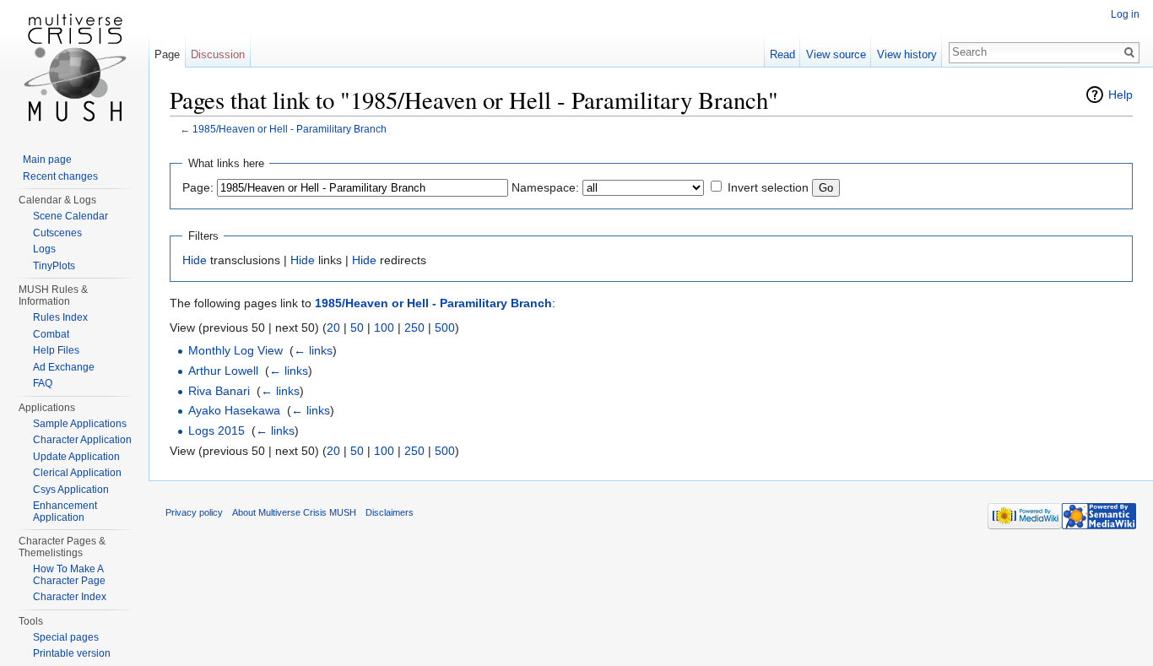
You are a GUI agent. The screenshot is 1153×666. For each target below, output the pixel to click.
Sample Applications (80, 424)
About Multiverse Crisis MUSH (294, 512)
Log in (1125, 14)
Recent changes (60, 176)
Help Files (56, 350)
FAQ (42, 383)
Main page (47, 159)
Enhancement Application (65, 511)
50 (357, 327)
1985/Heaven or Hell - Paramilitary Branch (289, 128)
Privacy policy (194, 512)
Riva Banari (219, 391)
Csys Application (71, 489)
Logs (44, 249)
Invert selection (768, 187)
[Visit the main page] (74, 67)
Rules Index (60, 317)
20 (333, 327)
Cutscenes (57, 233)
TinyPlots (54, 266)
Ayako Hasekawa (234, 410)
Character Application (82, 440)
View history (907, 54)
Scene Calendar (70, 216)
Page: (198, 187)
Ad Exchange (64, 367)
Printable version (72, 653)
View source (836, 54)
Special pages (66, 637)
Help (1120, 94)
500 (445, 327)
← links (313, 350)
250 (414, 327)
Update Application (76, 457)
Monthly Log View (235, 350)
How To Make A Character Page (69, 575)
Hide (194, 260)
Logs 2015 (216, 430)
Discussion (218, 54)
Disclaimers (389, 512)
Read (782, 54)
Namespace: (545, 187)
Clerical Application (77, 473)
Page (167, 54)
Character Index (69, 597)
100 (384, 327)
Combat (51, 334)
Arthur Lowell (223, 370)
